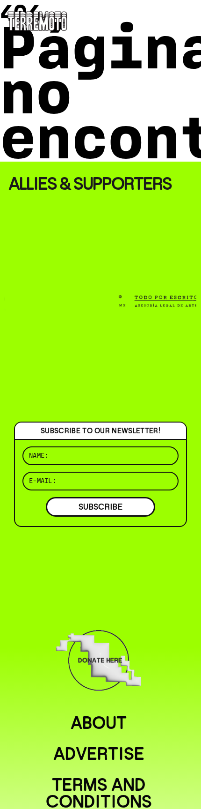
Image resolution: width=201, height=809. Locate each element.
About (99, 722)
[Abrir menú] (186, 18)
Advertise (98, 753)
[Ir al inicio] (37, 20)
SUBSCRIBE (100, 506)
